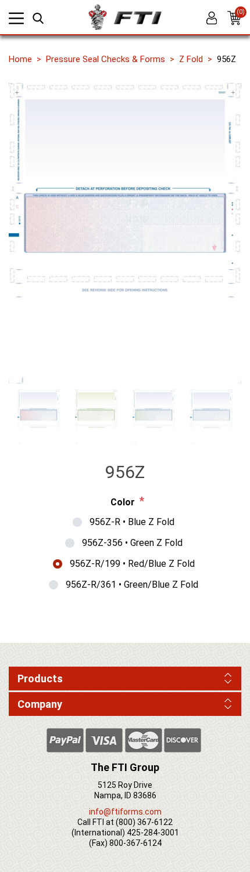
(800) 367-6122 (144, 822)
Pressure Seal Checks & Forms (105, 59)
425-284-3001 (153, 832)
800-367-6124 (135, 843)
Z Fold (191, 59)
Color (122, 502)
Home (20, 59)
